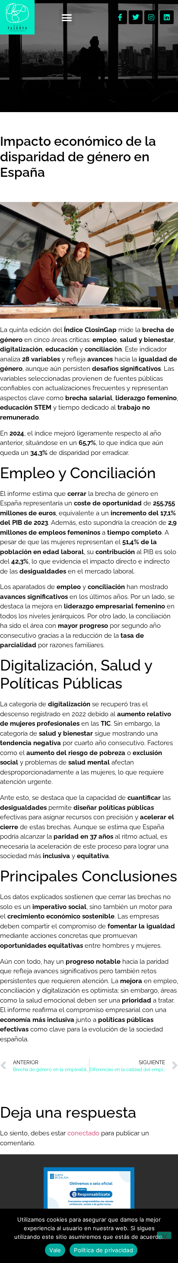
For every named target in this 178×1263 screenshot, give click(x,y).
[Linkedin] (167, 17)
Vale (55, 1250)
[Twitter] (136, 17)
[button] (67, 17)
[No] (164, 1235)
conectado (83, 1133)
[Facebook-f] (120, 17)
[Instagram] (151, 17)
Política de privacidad (103, 1250)
